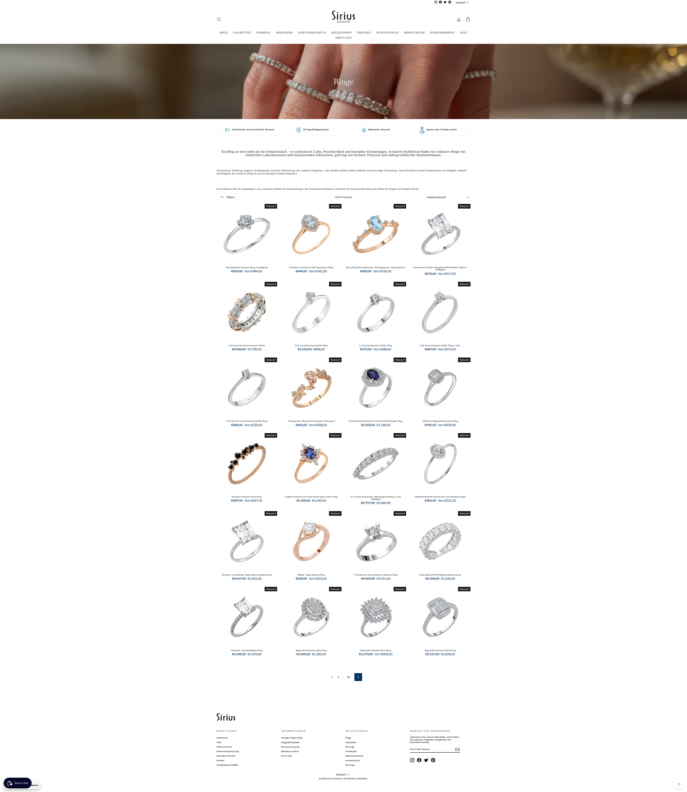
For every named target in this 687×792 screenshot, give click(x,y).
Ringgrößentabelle (290, 742)
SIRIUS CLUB (343, 37)
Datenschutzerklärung (227, 751)
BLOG (463, 32)
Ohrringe (349, 746)
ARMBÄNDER (284, 32)
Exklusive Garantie (290, 746)
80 (348, 677)
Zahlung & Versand (225, 755)
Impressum (222, 737)
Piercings (350, 765)
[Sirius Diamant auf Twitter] (426, 760)
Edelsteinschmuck (354, 755)
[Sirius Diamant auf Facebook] (419, 760)
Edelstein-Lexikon (290, 751)
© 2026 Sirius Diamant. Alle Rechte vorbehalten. (343, 778)
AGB (218, 742)
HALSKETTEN (242, 32)
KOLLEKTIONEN (341, 32)
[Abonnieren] (457, 749)
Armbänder (351, 751)
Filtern (230, 197)
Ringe (348, 737)
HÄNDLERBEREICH (442, 32)
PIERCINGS (364, 32)
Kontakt (220, 760)
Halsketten (350, 742)
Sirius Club (286, 755)
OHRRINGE (263, 32)
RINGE (224, 32)
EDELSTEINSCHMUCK (312, 32)
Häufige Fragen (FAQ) (291, 737)
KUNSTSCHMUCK (387, 32)
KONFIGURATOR (414, 32)
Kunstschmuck (352, 760)
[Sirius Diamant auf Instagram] (412, 760)
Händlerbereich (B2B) (227, 765)
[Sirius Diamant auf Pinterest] (433, 760)
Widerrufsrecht (224, 746)
